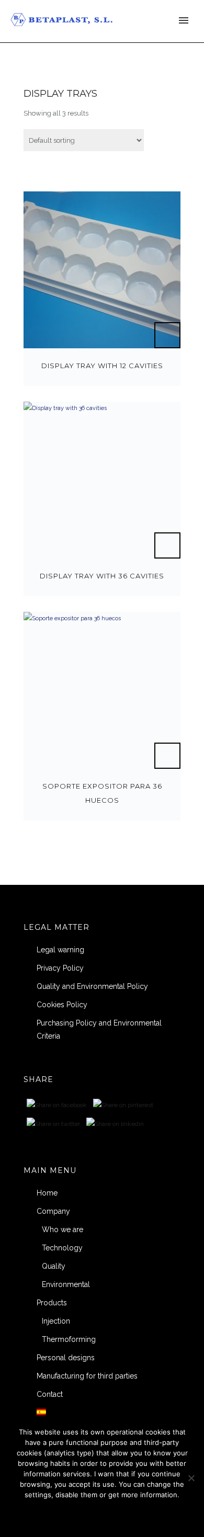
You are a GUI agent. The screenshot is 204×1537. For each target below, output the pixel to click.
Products (52, 1303)
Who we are (62, 1229)
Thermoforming (69, 1339)
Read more (131, 1515)
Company (53, 1211)
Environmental (66, 1284)
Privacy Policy (60, 968)
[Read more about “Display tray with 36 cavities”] (167, 545)
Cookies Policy (62, 1004)
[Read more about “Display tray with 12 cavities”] (167, 335)
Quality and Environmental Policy (92, 986)
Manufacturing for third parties (87, 1376)
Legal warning (60, 950)
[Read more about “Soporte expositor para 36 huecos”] (167, 756)
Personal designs (66, 1357)
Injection (56, 1321)
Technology (62, 1248)
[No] (191, 1478)
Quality (53, 1266)
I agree (65, 1515)
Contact (50, 1394)
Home (47, 1193)
